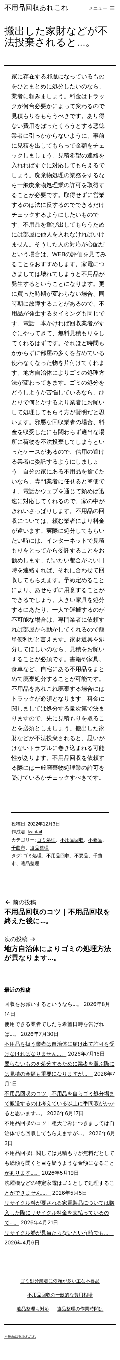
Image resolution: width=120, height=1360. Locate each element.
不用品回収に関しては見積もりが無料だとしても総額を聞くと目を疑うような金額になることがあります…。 (59, 1163)
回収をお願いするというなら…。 (43, 1004)
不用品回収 (72, 839)
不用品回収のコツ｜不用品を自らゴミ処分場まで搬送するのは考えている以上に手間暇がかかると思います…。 (59, 1103)
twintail (35, 831)
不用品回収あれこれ (36, 7)
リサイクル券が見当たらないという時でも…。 (59, 1233)
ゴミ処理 (46, 839)
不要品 (95, 839)
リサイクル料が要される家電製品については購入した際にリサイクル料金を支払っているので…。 (59, 1213)
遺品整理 (39, 847)
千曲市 (18, 847)
